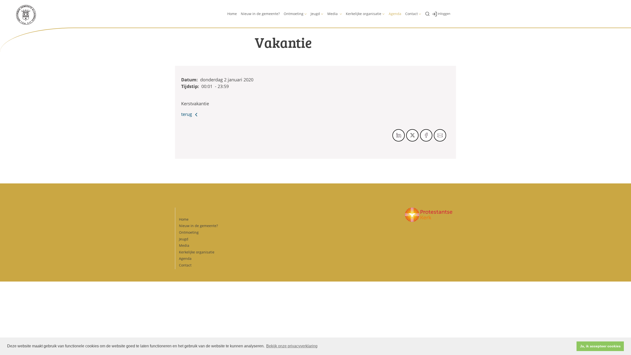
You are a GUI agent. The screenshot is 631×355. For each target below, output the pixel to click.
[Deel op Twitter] (412, 135)
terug (187, 114)
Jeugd (315, 13)
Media (333, 13)
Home (232, 13)
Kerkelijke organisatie (363, 13)
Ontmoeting (293, 13)
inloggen (444, 13)
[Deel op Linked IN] (398, 135)
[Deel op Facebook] (426, 135)
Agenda (395, 13)
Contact (411, 13)
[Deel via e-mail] (440, 135)
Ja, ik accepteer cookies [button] (600, 346)
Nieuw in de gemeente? (260, 13)
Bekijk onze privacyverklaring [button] (291, 346)
